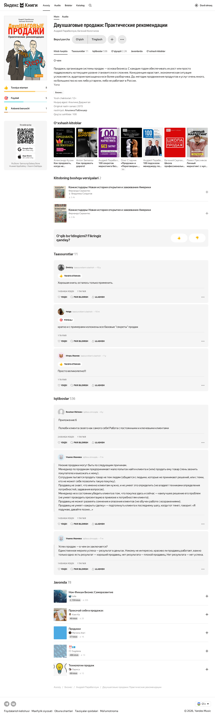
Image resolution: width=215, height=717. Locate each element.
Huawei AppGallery (17, 166)
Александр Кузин (64, 160)
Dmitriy (69, 267)
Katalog (80, 5)
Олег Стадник (129, 160)
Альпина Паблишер (76, 110)
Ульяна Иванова (74, 457)
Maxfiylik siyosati (42, 711)
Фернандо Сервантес (79, 190)
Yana (57, 84)
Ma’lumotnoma (109, 711)
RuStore (15, 163)
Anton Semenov (85, 160)
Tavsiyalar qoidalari (86, 711)
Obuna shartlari (63, 711)
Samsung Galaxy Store (30, 163)
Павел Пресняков (197, 160)
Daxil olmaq (206, 5)
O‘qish (80, 39)
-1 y (104, 356)
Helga (68, 311)
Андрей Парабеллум (65, 31)
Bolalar (68, 5)
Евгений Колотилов (88, 31)
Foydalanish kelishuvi (17, 711)
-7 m (101, 457)
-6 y (101, 412)
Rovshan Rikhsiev (74, 412)
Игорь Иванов (73, 356)
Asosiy (46, 5)
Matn (56, 16)
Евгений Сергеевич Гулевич (180, 160)
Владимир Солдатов (81, 193)
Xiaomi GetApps (34, 166)
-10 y (98, 267)
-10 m (97, 311)
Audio (57, 5)
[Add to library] (207, 192)
